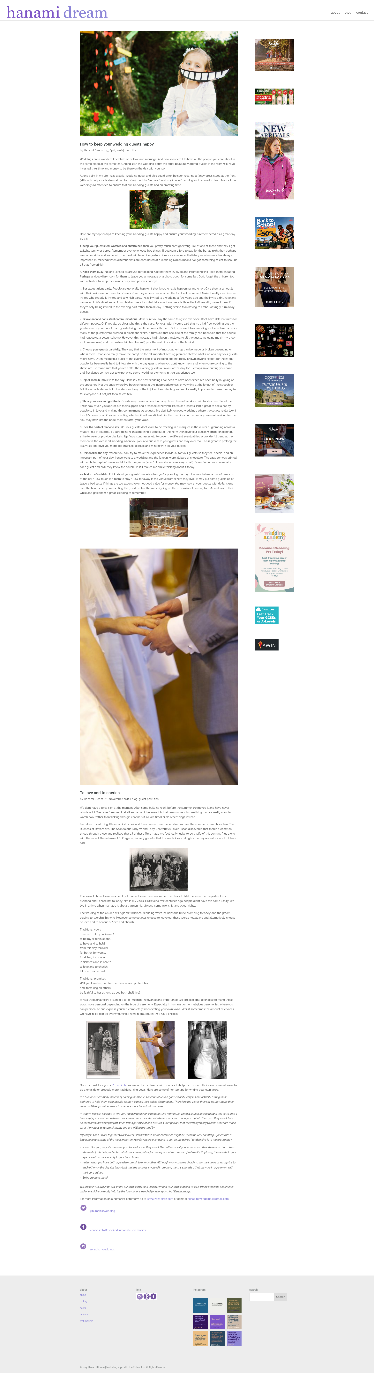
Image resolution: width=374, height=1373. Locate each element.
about (335, 12)
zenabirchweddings (102, 1249)
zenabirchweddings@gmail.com (208, 1198)
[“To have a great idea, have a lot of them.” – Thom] (200, 1322)
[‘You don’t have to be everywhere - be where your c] (234, 1338)
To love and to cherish (100, 792)
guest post (146, 799)
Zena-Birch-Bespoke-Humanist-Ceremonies (118, 1230)
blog (348, 12)
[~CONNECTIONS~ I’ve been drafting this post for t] (200, 1305)
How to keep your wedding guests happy (117, 144)
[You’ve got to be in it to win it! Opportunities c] (234, 1322)
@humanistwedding (102, 1210)
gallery (83, 1301)
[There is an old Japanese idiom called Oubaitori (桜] (200, 1338)
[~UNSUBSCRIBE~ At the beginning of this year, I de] (217, 1305)
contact (362, 12)
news (83, 1308)
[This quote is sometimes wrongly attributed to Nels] (217, 1338)
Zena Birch (119, 1085)
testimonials (86, 1321)
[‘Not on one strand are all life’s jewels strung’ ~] (234, 1305)
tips (134, 150)
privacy (84, 1314)
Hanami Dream (93, 150)
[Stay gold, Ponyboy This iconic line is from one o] (217, 1322)
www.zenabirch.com (160, 1198)
